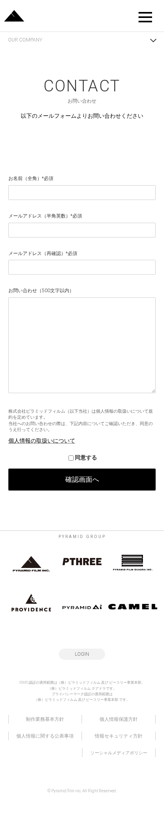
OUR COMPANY (25, 40)
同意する (86, 457)
